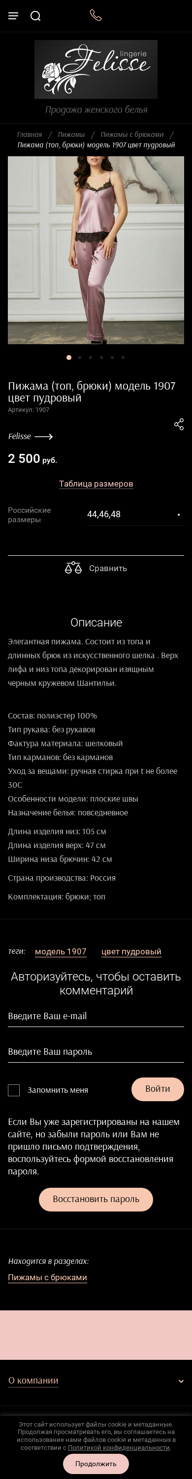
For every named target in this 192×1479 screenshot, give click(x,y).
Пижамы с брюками (131, 134)
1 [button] (68, 357)
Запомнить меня (58, 1090)
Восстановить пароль (96, 1199)
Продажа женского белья (96, 110)
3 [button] (90, 357)
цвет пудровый (131, 951)
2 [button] (79, 357)
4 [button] (101, 357)
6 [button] (123, 357)
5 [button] (112, 357)
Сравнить (107, 568)
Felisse (19, 436)
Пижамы (71, 134)
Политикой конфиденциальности (119, 1447)
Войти (157, 1089)
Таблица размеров (96, 484)
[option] (96, 250)
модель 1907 (61, 951)
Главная (29, 134)
